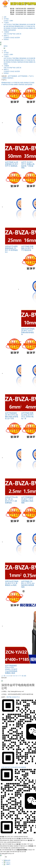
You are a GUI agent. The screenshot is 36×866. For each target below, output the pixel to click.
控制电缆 (8, 28)
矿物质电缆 (19, 28)
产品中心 (31, 76)
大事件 (11, 21)
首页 (5, 17)
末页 (25, 676)
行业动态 (11, 37)
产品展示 (6, 22)
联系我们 (6, 39)
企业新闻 (6, 37)
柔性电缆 (25, 28)
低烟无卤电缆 (12, 30)
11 (18, 676)
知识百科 (17, 37)
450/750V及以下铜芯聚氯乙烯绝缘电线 (15, 24)
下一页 (21, 676)
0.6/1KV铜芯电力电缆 (17, 82)
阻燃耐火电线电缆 (7, 78)
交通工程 (18, 34)
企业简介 (6, 21)
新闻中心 (6, 36)
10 (16, 676)
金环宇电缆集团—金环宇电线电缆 (17, 76)
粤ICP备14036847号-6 (13, 697)
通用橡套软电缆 (18, 26)
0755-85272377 (6, 767)
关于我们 (6, 19)
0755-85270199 (15, 767)
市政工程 (6, 34)
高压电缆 (13, 28)
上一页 (3, 676)
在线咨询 (23, 767)
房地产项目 (12, 34)
